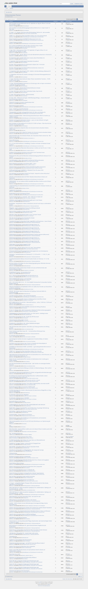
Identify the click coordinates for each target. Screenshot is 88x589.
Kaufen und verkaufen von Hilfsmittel (29, 336)
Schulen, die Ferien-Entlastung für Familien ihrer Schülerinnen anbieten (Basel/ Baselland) (30, 507)
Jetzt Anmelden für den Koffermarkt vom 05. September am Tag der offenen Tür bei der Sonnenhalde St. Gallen (30, 24)
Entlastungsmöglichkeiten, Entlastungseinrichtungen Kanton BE (24, 241)
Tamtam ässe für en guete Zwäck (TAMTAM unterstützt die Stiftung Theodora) (27, 306)
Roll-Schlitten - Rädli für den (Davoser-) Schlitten (20, 411)
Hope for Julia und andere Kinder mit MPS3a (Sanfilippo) (22, 514)
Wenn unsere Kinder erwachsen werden (30, 33)
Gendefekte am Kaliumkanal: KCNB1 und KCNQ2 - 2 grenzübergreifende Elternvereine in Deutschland (30, 347)
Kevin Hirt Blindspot (70, 436)
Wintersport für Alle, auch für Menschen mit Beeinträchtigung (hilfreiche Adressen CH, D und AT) (30, 156)
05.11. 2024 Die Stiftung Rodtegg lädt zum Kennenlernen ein (23, 275)
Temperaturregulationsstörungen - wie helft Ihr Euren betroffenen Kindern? (27, 543)
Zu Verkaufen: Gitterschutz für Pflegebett (19, 394)
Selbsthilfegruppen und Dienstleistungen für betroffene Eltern (34, 36)
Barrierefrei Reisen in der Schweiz (17, 401)
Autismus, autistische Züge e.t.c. (29, 150)
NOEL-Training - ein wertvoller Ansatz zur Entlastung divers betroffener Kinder (27, 299)
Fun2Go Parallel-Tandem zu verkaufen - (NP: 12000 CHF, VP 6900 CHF (25, 197)
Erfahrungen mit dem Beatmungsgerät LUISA (20, 244)
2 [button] (78, 19)
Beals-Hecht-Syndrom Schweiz (16, 105)
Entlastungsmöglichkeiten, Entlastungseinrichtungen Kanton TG (24, 224)
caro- (12, 537)
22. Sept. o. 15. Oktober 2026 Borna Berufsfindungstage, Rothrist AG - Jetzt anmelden (29, 32)
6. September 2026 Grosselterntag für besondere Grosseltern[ (24, 61)
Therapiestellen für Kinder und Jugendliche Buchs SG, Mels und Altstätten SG (27, 112)
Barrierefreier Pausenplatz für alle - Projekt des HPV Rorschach (24, 316)
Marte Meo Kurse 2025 (14, 554)
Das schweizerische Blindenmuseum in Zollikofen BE (21, 470)
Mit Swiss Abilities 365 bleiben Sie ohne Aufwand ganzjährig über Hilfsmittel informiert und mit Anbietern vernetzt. (29, 264)
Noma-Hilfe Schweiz (14, 140)
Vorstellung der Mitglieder (28, 434)
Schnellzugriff (5, 6)
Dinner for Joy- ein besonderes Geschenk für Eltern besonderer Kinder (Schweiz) (28, 530)
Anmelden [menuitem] (83, 6)
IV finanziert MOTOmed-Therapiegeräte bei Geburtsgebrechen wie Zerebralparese (28, 251)
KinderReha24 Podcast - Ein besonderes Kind (19, 272)
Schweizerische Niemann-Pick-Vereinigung (19, 570)
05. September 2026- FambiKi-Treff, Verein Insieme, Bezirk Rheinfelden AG (27, 58)
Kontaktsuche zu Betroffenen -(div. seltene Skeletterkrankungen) (24, 323)
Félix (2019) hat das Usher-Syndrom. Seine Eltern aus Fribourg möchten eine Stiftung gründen (29, 327)
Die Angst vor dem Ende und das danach (30, 431)
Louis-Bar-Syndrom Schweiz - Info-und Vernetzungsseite (22, 295)
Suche (71, 3)
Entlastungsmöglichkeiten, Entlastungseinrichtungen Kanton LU (24, 237)
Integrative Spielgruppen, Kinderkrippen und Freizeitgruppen (35, 505)
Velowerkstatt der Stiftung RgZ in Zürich (18, 320)
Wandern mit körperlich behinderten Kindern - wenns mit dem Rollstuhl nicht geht (28, 120)
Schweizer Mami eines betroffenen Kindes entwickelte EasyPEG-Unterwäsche (27, 167)
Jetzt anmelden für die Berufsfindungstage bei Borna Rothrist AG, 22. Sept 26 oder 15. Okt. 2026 (29, 28)
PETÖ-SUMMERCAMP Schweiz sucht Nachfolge (20, 279)
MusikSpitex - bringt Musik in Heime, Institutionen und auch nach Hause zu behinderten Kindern (30, 204)
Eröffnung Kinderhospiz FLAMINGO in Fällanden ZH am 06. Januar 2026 (26, 170)
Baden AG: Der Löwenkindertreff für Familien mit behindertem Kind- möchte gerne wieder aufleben (29, 359)
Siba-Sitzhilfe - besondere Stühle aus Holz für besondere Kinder (24, 446)
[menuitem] (78, 6)
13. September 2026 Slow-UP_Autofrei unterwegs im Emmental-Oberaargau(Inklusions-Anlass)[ (30, 75)
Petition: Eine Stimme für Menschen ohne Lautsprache (22, 546)
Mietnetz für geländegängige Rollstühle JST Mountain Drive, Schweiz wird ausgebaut (29, 460)
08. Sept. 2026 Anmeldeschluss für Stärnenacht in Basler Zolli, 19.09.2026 (26, 64)
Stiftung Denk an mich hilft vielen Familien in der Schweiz (22, 500)
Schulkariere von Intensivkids (28, 215)
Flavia (12, 426)
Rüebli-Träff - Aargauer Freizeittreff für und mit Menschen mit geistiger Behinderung (29, 408)
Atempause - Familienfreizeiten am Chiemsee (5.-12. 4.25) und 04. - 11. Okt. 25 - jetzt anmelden (29, 255)
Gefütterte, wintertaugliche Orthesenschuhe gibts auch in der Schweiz (25, 200)
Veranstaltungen (26, 30)
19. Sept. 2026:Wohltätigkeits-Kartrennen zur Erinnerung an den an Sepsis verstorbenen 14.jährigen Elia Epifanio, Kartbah (30, 84)
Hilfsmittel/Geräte (27, 201)
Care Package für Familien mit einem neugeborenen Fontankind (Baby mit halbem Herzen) (28, 339)
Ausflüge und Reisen (26, 121)
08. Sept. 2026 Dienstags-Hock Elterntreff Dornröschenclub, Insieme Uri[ (26, 68)
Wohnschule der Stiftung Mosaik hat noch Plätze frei (21, 479)
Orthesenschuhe (13, 453)
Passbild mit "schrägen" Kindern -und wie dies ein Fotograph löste (24, 443)
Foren (10, 6)
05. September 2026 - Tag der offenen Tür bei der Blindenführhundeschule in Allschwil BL (30, 54)
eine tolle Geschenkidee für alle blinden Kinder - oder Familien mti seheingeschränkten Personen (29, 364)
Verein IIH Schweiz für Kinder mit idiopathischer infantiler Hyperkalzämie (26, 473)
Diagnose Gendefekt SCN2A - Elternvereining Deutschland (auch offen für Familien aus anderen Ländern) (29, 116)
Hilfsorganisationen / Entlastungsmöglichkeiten (30, 133)
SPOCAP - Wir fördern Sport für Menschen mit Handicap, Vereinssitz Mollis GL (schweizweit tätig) (27, 292)
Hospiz (24, 130)
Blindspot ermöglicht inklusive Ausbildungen (19, 456)
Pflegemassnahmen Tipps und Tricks (30, 344)
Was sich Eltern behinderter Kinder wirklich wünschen (22, 476)
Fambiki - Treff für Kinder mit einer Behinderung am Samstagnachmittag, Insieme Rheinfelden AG (28, 503)
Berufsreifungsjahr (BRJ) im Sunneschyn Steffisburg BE (22, 387)
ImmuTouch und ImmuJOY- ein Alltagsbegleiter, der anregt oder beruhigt (26, 450)
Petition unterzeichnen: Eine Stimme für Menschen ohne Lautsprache (25, 466)
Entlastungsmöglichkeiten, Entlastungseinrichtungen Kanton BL (24, 228)
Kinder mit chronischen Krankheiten (29, 341)
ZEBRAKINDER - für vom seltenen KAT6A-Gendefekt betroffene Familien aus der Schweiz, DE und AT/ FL (30, 182)
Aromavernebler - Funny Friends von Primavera (20, 414)
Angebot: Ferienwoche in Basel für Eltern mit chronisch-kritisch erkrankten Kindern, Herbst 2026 (29, 128)
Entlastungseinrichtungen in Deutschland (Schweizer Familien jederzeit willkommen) (29, 234)
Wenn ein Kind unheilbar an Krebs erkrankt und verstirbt (22, 211)
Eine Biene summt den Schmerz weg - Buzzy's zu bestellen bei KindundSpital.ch (28, 343)
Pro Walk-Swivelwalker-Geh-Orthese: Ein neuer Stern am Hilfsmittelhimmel (27, 440)
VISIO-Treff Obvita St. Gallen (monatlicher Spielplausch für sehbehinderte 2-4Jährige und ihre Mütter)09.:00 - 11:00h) (30, 488)
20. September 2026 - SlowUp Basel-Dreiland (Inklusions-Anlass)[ (24, 88)
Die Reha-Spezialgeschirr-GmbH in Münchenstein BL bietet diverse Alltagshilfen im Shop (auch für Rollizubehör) (30, 390)
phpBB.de (48, 584)
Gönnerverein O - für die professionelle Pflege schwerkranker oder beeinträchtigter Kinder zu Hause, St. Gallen (30, 521)
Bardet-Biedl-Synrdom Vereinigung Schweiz (19, 193)
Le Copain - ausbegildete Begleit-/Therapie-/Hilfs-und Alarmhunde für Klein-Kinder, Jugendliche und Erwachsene (28, 483)
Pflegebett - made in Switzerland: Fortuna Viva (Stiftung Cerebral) (24, 208)
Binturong (12, 434)
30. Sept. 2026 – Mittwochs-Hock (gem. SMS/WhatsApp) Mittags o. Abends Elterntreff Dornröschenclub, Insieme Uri (29, 98)
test (10, 425)
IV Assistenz (24, 423)
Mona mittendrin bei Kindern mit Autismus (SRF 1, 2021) (22, 163)
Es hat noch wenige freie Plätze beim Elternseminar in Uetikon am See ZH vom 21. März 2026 (30, 148)
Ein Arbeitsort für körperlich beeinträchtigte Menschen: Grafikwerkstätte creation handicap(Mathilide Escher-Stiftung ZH (28, 376)
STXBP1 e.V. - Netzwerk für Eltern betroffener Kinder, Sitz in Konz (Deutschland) (28, 35)
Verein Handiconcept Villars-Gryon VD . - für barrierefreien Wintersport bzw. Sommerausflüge (27, 331)
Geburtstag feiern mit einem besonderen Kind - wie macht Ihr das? (25, 496)
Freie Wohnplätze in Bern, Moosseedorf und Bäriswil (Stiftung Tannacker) (26, 160)
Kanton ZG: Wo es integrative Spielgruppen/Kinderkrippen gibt (24, 564)
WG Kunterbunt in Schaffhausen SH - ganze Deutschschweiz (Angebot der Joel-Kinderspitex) (27, 526)
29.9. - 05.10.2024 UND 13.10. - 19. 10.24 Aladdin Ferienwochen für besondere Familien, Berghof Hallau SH (30, 282)
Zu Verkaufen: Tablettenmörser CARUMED (19, 398)
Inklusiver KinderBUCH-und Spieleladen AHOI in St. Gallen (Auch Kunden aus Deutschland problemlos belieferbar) (30, 287)
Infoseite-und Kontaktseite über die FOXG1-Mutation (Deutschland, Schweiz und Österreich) (28, 177)
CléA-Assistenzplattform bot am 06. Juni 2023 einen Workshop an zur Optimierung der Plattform (29, 421)
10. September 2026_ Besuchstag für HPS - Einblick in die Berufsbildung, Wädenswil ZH (30, 71)
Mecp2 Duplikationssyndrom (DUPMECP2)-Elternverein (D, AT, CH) (25, 39)
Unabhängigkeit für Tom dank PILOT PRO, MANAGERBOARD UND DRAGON (27, 404)
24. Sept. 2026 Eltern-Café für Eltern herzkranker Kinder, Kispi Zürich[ (25, 91)
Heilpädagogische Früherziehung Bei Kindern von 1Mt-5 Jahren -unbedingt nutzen (28, 313)
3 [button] (80, 19)
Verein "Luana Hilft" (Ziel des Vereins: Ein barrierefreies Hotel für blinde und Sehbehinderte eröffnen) (27, 550)
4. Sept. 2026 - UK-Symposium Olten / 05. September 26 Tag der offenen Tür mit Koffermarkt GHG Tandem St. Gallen (28, 50)
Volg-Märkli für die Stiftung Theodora (18, 517)
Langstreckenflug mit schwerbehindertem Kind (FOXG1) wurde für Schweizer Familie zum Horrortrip (30, 186)
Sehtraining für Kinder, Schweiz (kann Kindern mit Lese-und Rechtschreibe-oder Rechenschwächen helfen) (28, 268)
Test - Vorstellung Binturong (15, 433)
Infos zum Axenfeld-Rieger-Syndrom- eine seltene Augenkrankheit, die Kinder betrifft (29, 383)
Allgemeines (24, 103)
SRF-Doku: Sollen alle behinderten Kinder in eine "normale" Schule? (25, 214)
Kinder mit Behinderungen (27, 314)
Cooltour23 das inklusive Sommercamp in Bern (20, 436)
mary (12, 336)
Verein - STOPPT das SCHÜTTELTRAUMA (18, 109)
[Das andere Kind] (5, 3)
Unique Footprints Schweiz (15, 42)
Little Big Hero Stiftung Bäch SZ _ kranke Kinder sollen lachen (23, 533)
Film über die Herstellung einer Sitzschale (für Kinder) (21, 218)
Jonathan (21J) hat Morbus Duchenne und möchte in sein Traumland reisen (27, 152)
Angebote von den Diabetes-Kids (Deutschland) (20, 539)
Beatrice (68, 23)
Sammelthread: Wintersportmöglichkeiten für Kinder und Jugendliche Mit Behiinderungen (30, 372)
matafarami (12, 454)
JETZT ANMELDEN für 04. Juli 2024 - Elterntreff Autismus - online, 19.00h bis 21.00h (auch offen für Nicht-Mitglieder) (30, 303)
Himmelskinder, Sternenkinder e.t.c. (29, 138)
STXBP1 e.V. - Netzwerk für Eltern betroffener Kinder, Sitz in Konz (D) (25, 351)
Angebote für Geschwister (15, 190)
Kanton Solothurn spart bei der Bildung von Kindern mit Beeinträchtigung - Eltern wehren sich (30, 368)
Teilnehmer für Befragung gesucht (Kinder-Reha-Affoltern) (22, 557)
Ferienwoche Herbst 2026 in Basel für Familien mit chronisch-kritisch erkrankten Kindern (30, 132)
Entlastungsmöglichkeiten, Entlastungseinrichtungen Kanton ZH (24, 231)
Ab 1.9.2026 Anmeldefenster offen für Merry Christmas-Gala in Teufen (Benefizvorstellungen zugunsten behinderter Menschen (26, 46)
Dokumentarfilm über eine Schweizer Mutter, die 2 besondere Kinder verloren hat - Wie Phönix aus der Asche (30, 136)
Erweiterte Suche (79, 3)
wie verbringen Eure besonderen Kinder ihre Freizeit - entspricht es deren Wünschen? (29, 173)
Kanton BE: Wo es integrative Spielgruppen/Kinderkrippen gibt (24, 561)
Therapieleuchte (13, 536)
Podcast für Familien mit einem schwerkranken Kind (21, 102)
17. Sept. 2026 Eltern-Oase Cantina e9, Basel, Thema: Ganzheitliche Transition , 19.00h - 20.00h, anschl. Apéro (30, 79)
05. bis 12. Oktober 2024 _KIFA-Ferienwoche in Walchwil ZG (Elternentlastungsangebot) (30, 310)
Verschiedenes (26, 174)
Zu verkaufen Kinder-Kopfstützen (17, 335)
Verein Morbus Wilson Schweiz (16, 463)
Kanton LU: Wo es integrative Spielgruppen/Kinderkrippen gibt (24, 567)
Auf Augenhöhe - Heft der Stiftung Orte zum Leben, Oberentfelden (25, 247)
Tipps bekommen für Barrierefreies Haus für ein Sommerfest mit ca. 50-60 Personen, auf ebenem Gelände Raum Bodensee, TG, (30, 355)
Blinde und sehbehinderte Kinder (28, 329)
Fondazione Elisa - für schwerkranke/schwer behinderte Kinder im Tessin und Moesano (29, 511)
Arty (39, 583)
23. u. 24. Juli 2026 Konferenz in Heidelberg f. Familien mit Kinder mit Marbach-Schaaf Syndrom (29, 144)
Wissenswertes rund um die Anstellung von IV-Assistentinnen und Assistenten (27, 418)
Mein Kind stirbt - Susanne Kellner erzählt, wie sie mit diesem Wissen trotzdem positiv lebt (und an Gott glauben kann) (30, 429)
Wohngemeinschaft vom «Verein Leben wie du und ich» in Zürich (24, 380)
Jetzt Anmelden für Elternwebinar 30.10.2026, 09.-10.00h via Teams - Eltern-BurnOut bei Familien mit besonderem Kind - (30, 124)
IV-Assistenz (23, 426)
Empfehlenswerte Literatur (28, 212)
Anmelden (11, 8)
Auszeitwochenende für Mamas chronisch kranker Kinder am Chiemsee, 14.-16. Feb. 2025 (29, 259)
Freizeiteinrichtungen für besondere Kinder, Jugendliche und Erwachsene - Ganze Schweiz (30, 221)
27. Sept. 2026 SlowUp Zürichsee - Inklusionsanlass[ (21, 94)
